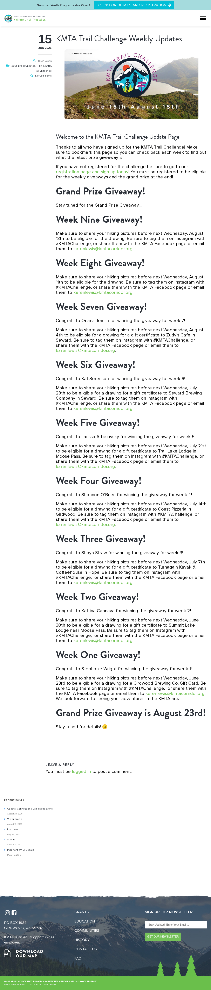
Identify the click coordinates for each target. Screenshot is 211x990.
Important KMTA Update (20, 850)
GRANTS (81, 912)
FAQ (77, 958)
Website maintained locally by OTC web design (30, 984)
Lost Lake (13, 829)
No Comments (43, 75)
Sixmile (11, 839)
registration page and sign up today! (92, 172)
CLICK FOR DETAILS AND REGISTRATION (132, 5)
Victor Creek (14, 819)
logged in (81, 771)
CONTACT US (85, 949)
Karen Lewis (45, 61)
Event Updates (26, 65)
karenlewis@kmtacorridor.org (102, 249)
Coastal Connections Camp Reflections (30, 808)
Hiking (40, 65)
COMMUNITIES (86, 930)
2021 (14, 65)
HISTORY (82, 939)
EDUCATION (84, 921)
